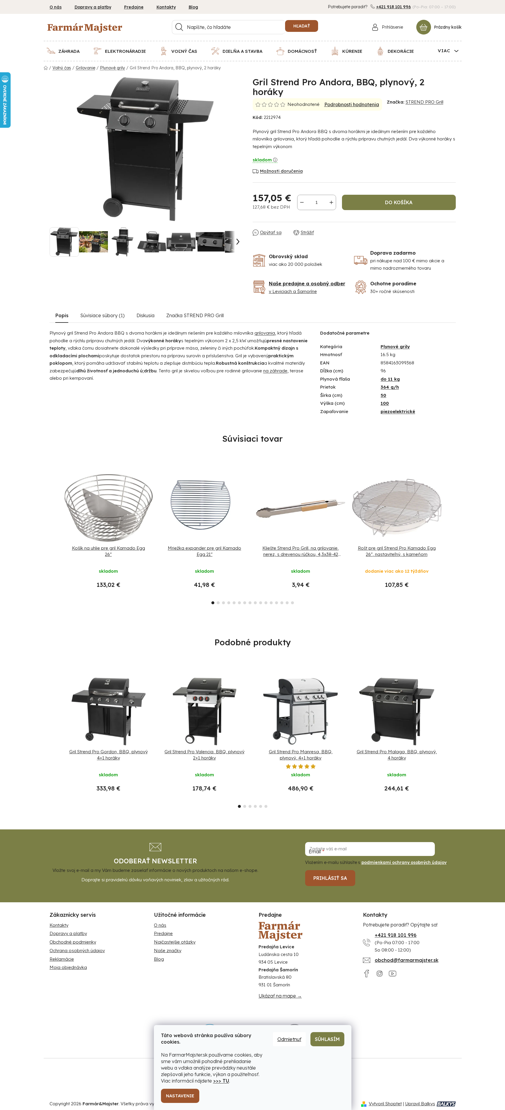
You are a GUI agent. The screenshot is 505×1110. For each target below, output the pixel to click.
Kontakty (166, 7)
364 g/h (390, 387)
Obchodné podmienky (73, 942)
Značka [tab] (195, 315)
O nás (56, 7)
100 (385, 403)
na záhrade (275, 371)
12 (276, 602)
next (451, 537)
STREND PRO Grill (424, 102)
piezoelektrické (398, 411)
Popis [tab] (61, 315)
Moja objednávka (68, 967)
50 (383, 395)
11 (271, 602)
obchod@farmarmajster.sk (406, 960)
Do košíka (398, 202)
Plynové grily (395, 346)
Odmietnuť (289, 1039)
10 (265, 602)
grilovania (264, 333)
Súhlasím (327, 1039)
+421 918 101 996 (393, 6)
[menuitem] (67, 51)
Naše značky (167, 950)
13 (281, 602)
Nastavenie (180, 1095)
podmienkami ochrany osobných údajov (404, 862)
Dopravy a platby (93, 7)
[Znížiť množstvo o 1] (301, 202)
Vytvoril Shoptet (385, 1103)
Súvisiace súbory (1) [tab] (102, 315)
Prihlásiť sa (330, 878)
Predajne (134, 7)
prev (54, 537)
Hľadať (301, 26)
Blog (193, 7)
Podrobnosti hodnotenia (351, 104)
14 (287, 602)
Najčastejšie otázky (174, 942)
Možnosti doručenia (281, 171)
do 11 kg (390, 379)
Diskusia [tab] (145, 315)
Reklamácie (62, 959)
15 (292, 602)
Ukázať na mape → (280, 996)
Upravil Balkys (420, 1103)
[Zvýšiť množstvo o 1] (331, 202)
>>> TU (221, 1081)
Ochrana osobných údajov (77, 950)
